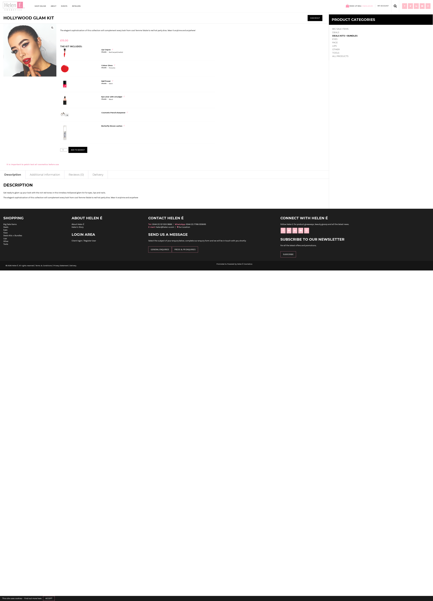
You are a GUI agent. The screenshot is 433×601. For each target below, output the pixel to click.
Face (335, 42)
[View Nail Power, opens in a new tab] (113, 81)
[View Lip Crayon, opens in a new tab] (113, 49)
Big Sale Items (340, 29)
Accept (48, 598)
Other (336, 49)
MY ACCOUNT (383, 6)
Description (12, 174)
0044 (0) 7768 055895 (190, 224)
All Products (340, 56)
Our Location (184, 227)
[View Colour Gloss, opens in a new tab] (115, 65)
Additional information (45, 174)
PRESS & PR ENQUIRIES (185, 249)
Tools (335, 53)
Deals (335, 32)
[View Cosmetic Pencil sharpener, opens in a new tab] (127, 112)
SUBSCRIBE (288, 254)
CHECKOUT (315, 18)
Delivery (98, 174)
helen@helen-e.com (161, 227)
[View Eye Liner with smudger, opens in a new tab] (124, 96)
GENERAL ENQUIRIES (160, 249)
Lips (334, 46)
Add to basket (78, 150)
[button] (52, 28)
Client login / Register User (84, 240)
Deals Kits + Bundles (345, 36)
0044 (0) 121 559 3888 (160, 224)
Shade (104, 52)
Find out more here (32, 598)
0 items (367, 6)
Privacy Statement (60, 265)
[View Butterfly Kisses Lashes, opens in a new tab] (124, 126)
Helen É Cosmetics (244, 264)
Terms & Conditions (43, 265)
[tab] (44, 175)
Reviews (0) (76, 174)
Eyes (334, 39)
